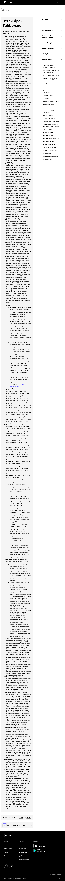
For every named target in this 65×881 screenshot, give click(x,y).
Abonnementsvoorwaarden (51, 108)
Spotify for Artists (24, 856)
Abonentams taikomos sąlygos (51, 138)
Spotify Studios (23, 852)
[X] (6, 866)
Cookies (24, 878)
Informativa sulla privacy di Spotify (18, 385)
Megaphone (22, 848)
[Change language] (57, 2)
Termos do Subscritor (49, 144)
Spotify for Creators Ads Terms (51, 83)
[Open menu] (60, 2)
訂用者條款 (46, 98)
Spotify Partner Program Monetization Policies (50, 79)
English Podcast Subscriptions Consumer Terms (51, 111)
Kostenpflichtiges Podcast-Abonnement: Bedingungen (51, 125)
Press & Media (8, 848)
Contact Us (7, 856)
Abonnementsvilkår (48, 141)
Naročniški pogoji (48, 153)
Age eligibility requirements (51, 75)
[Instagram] (11, 866)
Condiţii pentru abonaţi (49, 147)
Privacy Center (11, 878)
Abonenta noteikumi (49, 135)
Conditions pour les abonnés (51, 121)
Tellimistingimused (48, 115)
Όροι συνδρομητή (48, 129)
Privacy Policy (18, 878)
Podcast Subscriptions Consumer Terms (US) (49, 91)
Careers (6, 852)
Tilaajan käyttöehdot (49, 118)
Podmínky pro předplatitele (51, 101)
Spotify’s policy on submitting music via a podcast (51, 71)
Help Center (22, 845)
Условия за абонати (48, 95)
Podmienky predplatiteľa (50, 150)
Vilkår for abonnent (48, 105)
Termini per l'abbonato (49, 132)
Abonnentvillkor (47, 159)
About (5, 845)
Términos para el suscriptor (50, 156)
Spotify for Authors (24, 859)
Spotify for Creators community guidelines (49, 66)
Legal (5, 878)
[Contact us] (31, 825)
